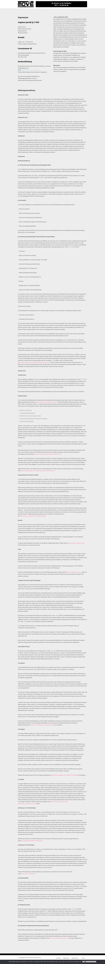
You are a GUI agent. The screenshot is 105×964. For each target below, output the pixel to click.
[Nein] (103, 962)
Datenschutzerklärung (91, 961)
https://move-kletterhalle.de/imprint (59, 938)
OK (83, 961)
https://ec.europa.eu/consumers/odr (31, 70)
